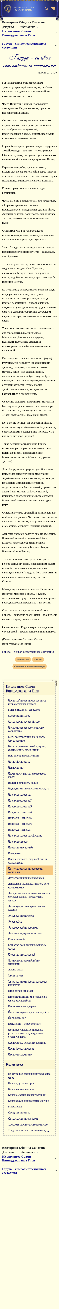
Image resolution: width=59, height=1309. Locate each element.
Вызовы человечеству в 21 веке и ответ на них (27, 860)
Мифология (15, 1106)
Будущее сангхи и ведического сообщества (26, 729)
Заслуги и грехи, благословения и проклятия (27, 983)
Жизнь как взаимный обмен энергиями (24, 962)
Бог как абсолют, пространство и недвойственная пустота (27, 702)
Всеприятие (15, 853)
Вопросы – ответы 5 (20, 817)
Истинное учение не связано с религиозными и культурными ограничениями (25, 1033)
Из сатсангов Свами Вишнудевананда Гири (22, 689)
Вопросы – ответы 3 (20, 806)
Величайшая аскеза (19, 761)
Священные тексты (19, 1112)
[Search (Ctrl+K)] (46, 9)
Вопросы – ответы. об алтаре (25, 835)
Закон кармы (15, 975)
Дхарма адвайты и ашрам (23, 927)
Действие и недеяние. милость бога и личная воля (28, 885)
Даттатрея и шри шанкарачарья (26, 877)
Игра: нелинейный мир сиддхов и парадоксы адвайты (27, 998)
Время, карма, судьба (20, 847)
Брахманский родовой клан (24, 721)
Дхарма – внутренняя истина (25, 933)
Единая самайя (16, 939)
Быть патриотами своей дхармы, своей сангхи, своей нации (27, 748)
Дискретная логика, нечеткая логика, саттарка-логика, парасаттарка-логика (29, 897)
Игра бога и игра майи (21, 990)
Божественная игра (19, 715)
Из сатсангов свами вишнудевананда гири (29, 1075)
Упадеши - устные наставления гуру (29, 1130)
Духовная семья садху (21, 915)
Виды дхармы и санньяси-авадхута (28, 788)
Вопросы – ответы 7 (20, 829)
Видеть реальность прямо (23, 782)
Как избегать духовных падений (27, 1042)
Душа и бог (15, 921)
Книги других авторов (21, 1083)
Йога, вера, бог (17, 1017)
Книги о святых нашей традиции (27, 1094)
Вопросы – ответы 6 (20, 823)
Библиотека (14, 1064)
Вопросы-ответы (18, 841)
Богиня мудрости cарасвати (24, 709)
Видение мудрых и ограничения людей (27, 775)
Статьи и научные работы (23, 1118)
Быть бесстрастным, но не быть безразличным (26, 738)
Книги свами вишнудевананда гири (28, 1100)
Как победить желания (21, 1048)
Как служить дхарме (20, 1054)
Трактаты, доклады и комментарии (28, 1124)
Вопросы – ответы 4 (20, 812)
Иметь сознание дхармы (22, 1006)
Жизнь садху (15, 969)
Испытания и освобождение (24, 1023)
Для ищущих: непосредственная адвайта (26, 908)
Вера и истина (16, 767)
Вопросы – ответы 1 (20, 794)
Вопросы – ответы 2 (20, 800)
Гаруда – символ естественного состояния (28, 651)
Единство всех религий (21, 954)
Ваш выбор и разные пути (23, 755)
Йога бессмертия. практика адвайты (29, 1011)
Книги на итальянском (21, 1089)
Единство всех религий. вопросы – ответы (28, 946)
